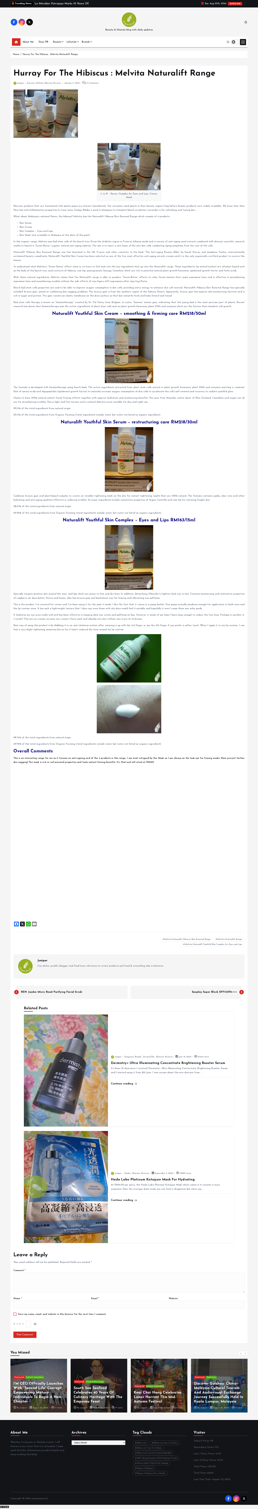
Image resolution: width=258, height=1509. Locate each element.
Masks (127, 1173)
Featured (19, 1382)
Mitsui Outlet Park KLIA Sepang (152, 1463)
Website (173, 1298)
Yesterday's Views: (204, 1447)
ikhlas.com (141, 1443)
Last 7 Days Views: (204, 1454)
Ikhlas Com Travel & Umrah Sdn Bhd (154, 1453)
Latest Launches (95, 1386)
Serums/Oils (148, 1057)
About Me (28, 42)
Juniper (20, 83)
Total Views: (201, 1466)
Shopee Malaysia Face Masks (151, 1473)
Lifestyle (71, 42)
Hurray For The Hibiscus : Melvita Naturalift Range (50, 54)
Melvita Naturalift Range (229, 939)
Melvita (39, 83)
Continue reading (122, 1083)
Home (16, 54)
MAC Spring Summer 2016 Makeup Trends (157, 1458)
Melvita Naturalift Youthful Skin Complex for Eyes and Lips (213, 944)
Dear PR (43, 42)
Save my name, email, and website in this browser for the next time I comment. (62, 1314)
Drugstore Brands (132, 1057)
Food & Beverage (34, 1382)
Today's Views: (202, 1441)
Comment (19, 1270)
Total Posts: (200, 1473)
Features (151, 1377)
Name (17, 1298)
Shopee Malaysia (145, 1468)
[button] (241, 1353)
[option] (38, 1386)
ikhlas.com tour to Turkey (165, 1443)
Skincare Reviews (52, 83)
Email (95, 1298)
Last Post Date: (203, 1479)
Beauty (57, 42)
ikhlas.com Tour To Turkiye (149, 1448)
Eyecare (31, 83)
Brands (86, 42)
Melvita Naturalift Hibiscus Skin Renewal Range (187, 939)
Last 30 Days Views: (205, 1460)
